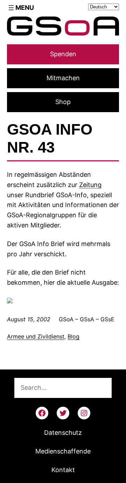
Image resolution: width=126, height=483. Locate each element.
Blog (73, 336)
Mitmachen (63, 78)
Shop (63, 101)
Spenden (63, 54)
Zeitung (90, 184)
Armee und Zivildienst (35, 336)
